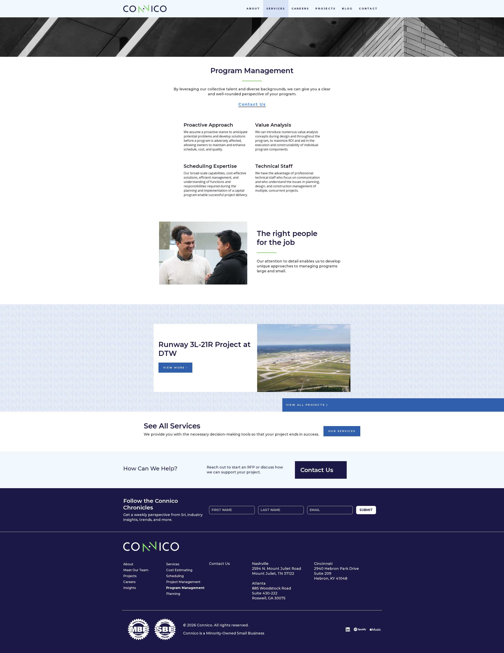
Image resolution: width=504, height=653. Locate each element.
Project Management (183, 582)
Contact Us (252, 104)
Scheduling (175, 576)
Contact (368, 8)
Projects (325, 8)
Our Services (342, 431)
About (253, 8)
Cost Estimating (179, 570)
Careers (300, 8)
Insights (129, 588)
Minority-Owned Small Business (235, 633)
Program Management (185, 588)
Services (275, 8)
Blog (347, 8)
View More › (175, 367)
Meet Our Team (135, 570)
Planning (173, 594)
